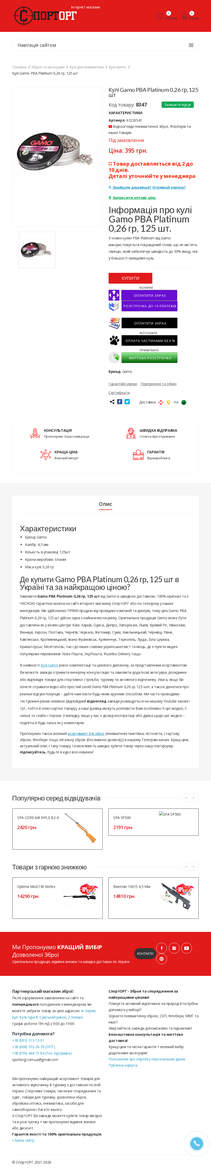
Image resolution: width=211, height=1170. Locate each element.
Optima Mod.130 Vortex (36, 886)
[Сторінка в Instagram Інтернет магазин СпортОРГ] (174, 948)
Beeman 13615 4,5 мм (131, 886)
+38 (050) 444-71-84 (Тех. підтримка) (42, 1053)
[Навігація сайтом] (191, 45)
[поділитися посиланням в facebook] (119, 401)
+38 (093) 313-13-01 (28, 1040)
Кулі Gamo (49, 665)
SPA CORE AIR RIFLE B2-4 (38, 817)
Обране (170, 18)
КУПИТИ (130, 278)
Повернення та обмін (158, 383)
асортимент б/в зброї (86, 733)
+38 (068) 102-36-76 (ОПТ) (33, 1046)
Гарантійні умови (123, 383)
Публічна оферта (123, 1065)
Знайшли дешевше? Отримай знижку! (149, 187)
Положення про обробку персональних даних (147, 1059)
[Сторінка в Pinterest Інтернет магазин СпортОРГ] (161, 958)
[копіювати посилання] (112, 401)
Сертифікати (119, 392)
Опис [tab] (105, 504)
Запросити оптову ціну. (134, 197)
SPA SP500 (122, 817)
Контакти (145, 953)
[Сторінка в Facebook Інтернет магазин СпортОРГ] (161, 948)
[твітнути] (127, 401)
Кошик (194, 18)
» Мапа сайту (23, 1140)
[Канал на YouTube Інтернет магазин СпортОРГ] (186, 948)
